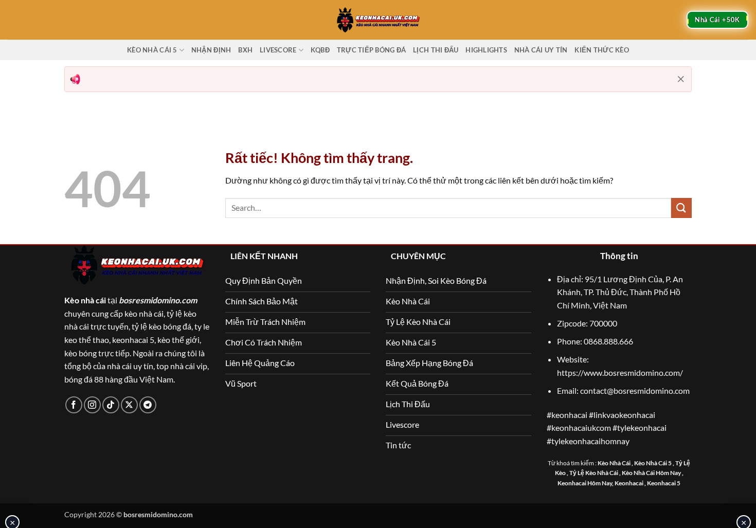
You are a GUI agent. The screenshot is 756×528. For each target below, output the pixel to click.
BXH (245, 50)
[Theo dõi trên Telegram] (147, 404)
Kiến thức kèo (601, 50)
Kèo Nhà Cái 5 (152, 50)
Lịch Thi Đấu (435, 50)
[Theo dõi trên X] (129, 404)
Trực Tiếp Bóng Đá (371, 50)
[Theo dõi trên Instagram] (92, 404)
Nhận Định (211, 50)
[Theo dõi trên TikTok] (110, 404)
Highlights (486, 50)
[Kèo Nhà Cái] (378, 19)
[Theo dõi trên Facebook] (73, 404)
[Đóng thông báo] (681, 79)
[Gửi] (681, 208)
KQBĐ (320, 50)
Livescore (278, 50)
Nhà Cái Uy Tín (541, 50)
